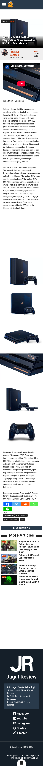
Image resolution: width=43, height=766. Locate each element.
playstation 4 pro (11, 519)
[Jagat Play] (10, 4)
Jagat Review (21, 677)
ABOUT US (18, 756)
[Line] (7, 509)
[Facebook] (7, 504)
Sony (22, 519)
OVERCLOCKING (18, 758)
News (11, 21)
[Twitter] (16, 504)
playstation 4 (21, 515)
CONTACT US (32, 758)
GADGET (37, 756)
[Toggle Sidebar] (4, 5)
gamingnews (9, 515)
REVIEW (28, 756)
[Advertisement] (21, 234)
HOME (10, 756)
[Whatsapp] (34, 504)
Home (4, 21)
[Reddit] (25, 504)
